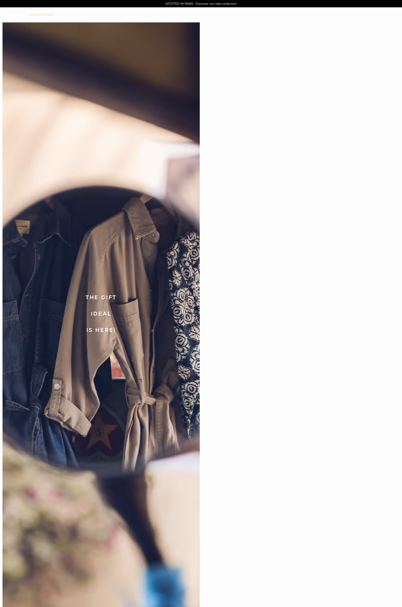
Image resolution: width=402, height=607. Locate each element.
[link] (41, 14)
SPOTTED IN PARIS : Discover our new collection (201, 4)
